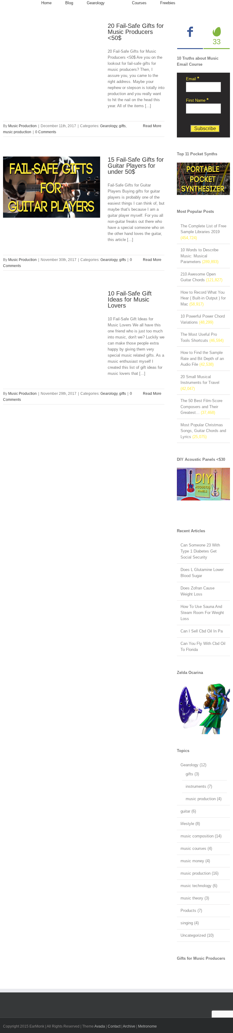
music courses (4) (196, 848)
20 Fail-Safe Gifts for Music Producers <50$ (136, 31)
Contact (114, 1026)
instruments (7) (199, 786)
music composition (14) (201, 836)
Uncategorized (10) (197, 935)
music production (17, 132)
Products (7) (191, 910)
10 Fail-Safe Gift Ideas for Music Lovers (130, 299)
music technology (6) (199, 885)
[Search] (190, 3)
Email (192, 79)
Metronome (147, 1026)
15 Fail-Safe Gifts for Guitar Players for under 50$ (136, 165)
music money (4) (195, 861)
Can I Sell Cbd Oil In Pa (202, 631)
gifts (122, 126)
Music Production (22, 126)
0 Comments (45, 132)
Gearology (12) (193, 765)
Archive (129, 1026)
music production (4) (203, 799)
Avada (99, 1026)
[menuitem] (46, 3)
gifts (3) (192, 774)
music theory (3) (195, 898)
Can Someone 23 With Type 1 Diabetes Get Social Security (200, 551)
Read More (152, 126)
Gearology (108, 126)
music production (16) (199, 873)
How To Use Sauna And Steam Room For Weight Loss (202, 612)
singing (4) (190, 923)
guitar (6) (188, 811)
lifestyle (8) (190, 823)
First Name (197, 100)
